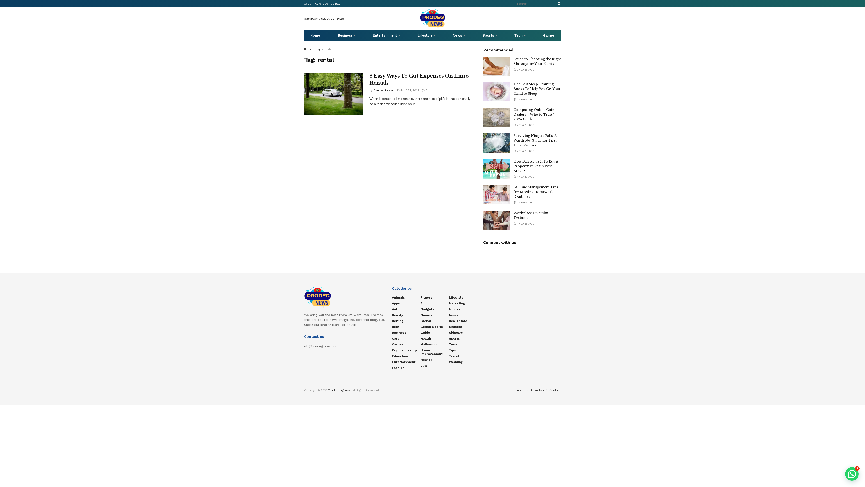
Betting (397, 321)
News (457, 35)
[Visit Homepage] (433, 18)
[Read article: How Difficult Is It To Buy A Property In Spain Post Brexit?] (496, 169)
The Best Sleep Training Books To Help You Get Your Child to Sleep (537, 89)
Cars (395, 338)
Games (549, 35)
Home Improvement (431, 352)
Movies (454, 309)
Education (400, 356)
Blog (395, 326)
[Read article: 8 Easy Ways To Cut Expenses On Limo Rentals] (333, 94)
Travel (454, 356)
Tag (318, 49)
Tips (452, 350)
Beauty (397, 315)
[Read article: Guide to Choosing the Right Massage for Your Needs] (496, 66)
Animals (398, 297)
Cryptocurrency (404, 350)
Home (315, 35)
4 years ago (525, 99)
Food (424, 303)
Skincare (456, 332)
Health (426, 338)
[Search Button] (558, 3)
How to (426, 359)
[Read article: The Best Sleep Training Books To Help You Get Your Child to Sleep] (496, 91)
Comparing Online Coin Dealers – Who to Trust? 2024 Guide (534, 114)
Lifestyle (425, 35)
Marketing (457, 303)
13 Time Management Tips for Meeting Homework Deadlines (536, 192)
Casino (397, 344)
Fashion (398, 368)
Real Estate (458, 321)
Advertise (321, 3)
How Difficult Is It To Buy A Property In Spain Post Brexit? (536, 166)
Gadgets (427, 309)
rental (328, 49)
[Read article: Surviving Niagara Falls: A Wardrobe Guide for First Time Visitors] (496, 143)
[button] (852, 474)
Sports (488, 35)
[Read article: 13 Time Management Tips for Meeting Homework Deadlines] (496, 194)
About (308, 3)
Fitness (426, 297)
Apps (396, 303)
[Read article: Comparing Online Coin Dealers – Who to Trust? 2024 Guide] (496, 117)
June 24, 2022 (409, 90)
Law (424, 365)
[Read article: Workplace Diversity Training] (496, 220)
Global (426, 321)
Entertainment (385, 35)
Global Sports (432, 326)
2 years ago (525, 69)
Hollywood (429, 344)
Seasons (456, 326)
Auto (395, 309)
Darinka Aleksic (383, 90)
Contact (336, 3)
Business (345, 35)
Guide (425, 332)
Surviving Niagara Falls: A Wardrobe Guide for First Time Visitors (535, 140)
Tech (518, 35)
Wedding (456, 362)
